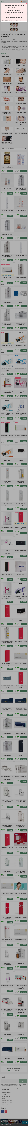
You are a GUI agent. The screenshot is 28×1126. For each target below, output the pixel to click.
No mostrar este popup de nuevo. (12, 20)
